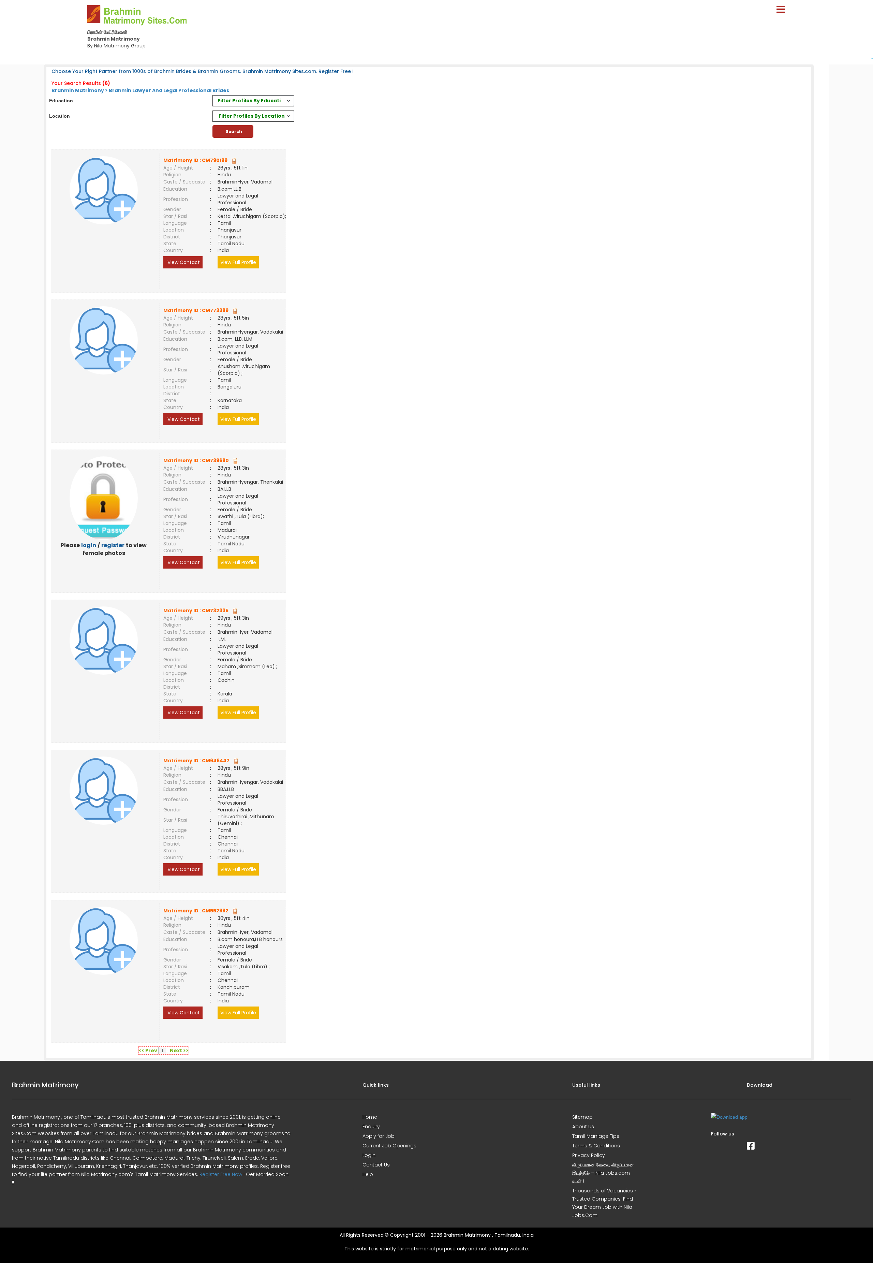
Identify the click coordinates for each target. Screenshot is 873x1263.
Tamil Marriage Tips (595, 1136)
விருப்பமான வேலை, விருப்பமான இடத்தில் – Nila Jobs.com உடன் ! (603, 1173)
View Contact (183, 262)
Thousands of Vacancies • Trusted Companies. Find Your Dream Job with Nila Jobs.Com (604, 1203)
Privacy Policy (588, 1155)
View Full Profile (238, 262)
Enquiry (371, 1126)
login (88, 545)
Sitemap (582, 1117)
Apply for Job (378, 1136)
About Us (583, 1126)
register (112, 545)
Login (368, 1155)
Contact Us (376, 1164)
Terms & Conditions (596, 1145)
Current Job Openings (389, 1145)
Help (367, 1174)
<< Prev (148, 1050)
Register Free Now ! (222, 1174)
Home (369, 1117)
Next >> (179, 1050)
